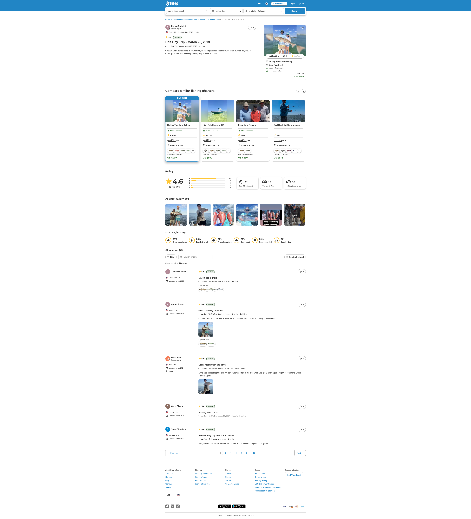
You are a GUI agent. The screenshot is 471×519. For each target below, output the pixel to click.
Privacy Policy (261, 480)
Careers (168, 477)
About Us (169, 474)
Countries (229, 474)
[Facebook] (167, 506)
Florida (180, 19)
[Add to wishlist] (303, 28)
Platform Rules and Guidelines (268, 487)
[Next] (304, 91)
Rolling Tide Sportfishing (209, 19)
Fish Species (201, 480)
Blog (167, 480)
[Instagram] (178, 506)
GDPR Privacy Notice (264, 484)
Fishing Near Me (202, 484)
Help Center (260, 474)
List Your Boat (279, 4)
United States (170, 19)
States (228, 477)
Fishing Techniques (203, 474)
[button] (267, 61)
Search (294, 11)
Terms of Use (260, 477)
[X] (172, 506)
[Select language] (266, 3)
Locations (229, 480)
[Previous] (298, 91)
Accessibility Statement (265, 491)
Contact (168, 484)
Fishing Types (201, 477)
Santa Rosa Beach (191, 19)
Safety (168, 487)
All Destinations (232, 484)
